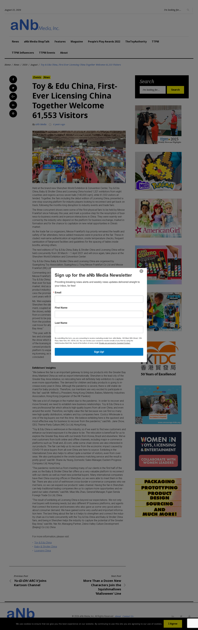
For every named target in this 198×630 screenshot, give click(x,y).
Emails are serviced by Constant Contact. (114, 343)
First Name (61, 307)
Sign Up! (99, 351)
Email (58, 292)
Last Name (61, 323)
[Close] (141, 271)
